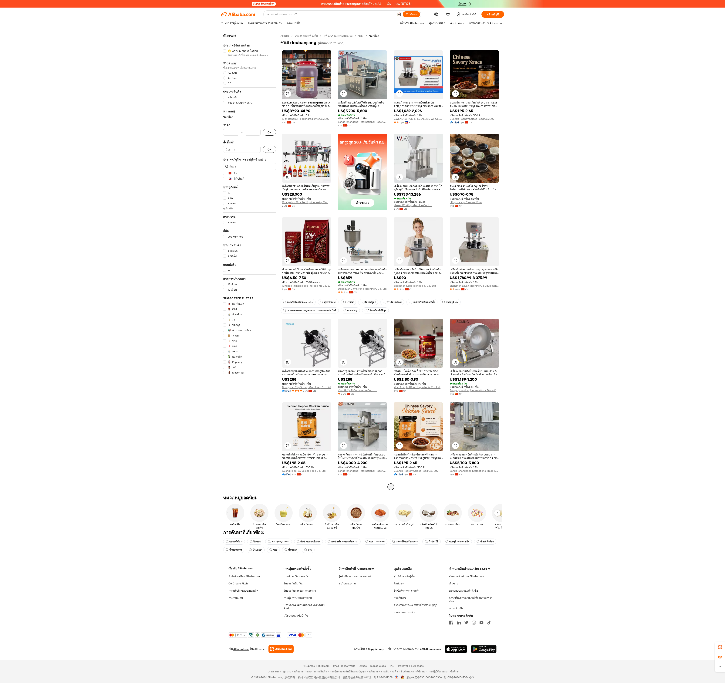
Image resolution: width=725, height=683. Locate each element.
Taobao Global (378, 665)
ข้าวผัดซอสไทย (394, 302)
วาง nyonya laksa (280, 541)
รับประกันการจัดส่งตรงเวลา (300, 590)
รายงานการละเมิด (404, 612)
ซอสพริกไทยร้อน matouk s (300, 302)
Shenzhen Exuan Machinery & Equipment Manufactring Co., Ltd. (474, 285)
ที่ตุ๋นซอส (292, 550)
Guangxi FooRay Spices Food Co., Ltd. (472, 118)
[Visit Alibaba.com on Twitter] (466, 622)
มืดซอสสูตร (370, 302)
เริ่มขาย (453, 583)
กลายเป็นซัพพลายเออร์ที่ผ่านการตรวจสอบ (471, 599)
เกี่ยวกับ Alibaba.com (240, 568)
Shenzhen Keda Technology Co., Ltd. (415, 285)
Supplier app (376, 649)
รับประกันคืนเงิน (293, 583)
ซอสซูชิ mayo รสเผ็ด (459, 541)
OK (269, 132)
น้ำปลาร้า (257, 550)
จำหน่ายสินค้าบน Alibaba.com (466, 576)
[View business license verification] (396, 677)
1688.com (323, 665)
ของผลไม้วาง (235, 541)
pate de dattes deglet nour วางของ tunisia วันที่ (311, 310)
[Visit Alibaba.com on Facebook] (451, 622)
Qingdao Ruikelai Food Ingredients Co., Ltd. (306, 285)
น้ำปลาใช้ (433, 541)
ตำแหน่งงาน (235, 597)
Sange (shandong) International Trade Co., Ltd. (362, 121)
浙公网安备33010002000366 (424, 677)
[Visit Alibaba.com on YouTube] (481, 622)
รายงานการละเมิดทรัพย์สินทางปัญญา (415, 605)
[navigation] (249, 262)
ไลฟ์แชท (399, 583)
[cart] (448, 14)
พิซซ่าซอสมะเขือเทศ (310, 541)
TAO (391, 665)
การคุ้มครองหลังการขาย (298, 597)
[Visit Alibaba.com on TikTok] (489, 622)
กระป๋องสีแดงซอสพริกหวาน (344, 541)
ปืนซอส (257, 541)
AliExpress (309, 665)
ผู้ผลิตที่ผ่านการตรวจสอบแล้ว (355, 576)
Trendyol (403, 665)
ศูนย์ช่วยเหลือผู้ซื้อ (404, 576)
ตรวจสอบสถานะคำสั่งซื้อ (463, 590)
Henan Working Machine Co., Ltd (413, 205)
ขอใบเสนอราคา (348, 583)
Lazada (363, 665)
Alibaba (285, 35)
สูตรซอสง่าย (330, 302)
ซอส (360, 35)
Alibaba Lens (241, 649)
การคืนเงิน (400, 597)
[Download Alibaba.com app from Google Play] (484, 649)
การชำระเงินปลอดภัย (296, 576)
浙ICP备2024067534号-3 (459, 677)
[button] (399, 14)
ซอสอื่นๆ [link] (374, 35)
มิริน (310, 550)
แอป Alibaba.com (430, 649)
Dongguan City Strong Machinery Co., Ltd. (362, 288)
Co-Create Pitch (238, 583)
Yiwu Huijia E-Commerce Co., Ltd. (357, 390)
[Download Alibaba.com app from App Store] (456, 649)
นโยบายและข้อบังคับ (296, 615)
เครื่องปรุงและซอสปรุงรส (338, 35)
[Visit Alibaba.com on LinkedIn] (459, 622)
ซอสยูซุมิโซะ (452, 302)
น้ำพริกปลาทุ (235, 550)
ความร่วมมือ (456, 608)
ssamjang (352, 310)
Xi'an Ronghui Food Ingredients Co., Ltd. (305, 118)
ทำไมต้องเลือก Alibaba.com (244, 576)
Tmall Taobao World (344, 665)
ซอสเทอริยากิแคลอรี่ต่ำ (424, 302)
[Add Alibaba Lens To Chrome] (281, 649)
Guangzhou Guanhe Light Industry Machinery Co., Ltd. (306, 202)
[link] (720, 647)
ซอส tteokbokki (377, 541)
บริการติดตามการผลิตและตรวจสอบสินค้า (304, 607)
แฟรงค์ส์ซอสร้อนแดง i (407, 541)
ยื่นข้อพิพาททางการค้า (407, 590)
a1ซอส (350, 302)
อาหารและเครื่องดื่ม (306, 35)
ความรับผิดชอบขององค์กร (243, 590)
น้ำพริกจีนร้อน (487, 541)
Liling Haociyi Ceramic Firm (466, 202)
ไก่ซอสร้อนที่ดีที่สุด (377, 310)
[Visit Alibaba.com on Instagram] (474, 622)
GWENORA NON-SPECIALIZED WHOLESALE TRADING (418, 118)
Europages (417, 665)
